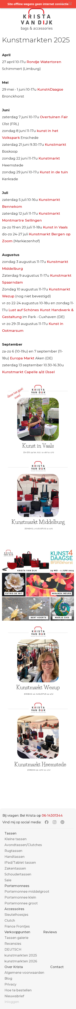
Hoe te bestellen (18, 990)
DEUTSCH (12, 949)
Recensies (12, 944)
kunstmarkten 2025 (20, 955)
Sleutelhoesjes (16, 915)
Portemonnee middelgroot (26, 891)
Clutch (9, 920)
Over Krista (13, 967)
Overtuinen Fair (54, 117)
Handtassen (14, 857)
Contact (57, 967)
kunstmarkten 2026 (20, 961)
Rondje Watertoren (44, 62)
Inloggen (11, 1002)
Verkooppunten (17, 932)
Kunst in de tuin (54, 172)
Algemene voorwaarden (24, 973)
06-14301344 (52, 815)
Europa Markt (22, 358)
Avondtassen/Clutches (23, 845)
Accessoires (14, 909)
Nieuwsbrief (14, 996)
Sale (7, 880)
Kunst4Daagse (50, 89)
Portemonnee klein (20, 897)
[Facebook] (46, 822)
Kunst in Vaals (55, 227)
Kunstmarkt (55, 144)
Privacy (10, 984)
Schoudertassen (17, 874)
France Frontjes (17, 926)
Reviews (50, 932)
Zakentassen (15, 868)
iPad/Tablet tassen (20, 862)
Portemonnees (16, 886)
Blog (8, 978)
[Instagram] (54, 822)
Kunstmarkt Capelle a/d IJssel (28, 372)
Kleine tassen (15, 839)
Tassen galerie (16, 938)
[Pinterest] (62, 822)
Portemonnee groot (21, 903)
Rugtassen (13, 851)
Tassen (10, 833)
